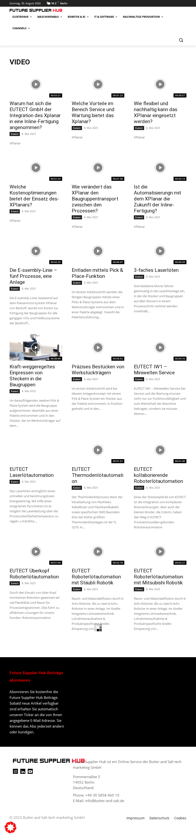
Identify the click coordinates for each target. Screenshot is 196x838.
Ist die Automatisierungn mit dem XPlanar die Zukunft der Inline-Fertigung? (157, 199)
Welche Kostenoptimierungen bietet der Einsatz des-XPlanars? (34, 196)
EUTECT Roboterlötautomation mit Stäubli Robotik (96, 577)
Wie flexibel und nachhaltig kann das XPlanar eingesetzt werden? (155, 112)
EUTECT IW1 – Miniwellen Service (154, 370)
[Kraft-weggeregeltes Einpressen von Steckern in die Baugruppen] (36, 347)
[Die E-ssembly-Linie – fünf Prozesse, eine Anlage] (36, 251)
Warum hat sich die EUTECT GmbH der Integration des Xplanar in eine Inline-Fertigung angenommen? (35, 115)
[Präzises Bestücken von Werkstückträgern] (98, 347)
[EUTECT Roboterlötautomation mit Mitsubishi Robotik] (160, 551)
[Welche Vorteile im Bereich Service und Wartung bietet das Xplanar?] (98, 84)
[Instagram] (15, 771)
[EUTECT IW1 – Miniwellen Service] (160, 347)
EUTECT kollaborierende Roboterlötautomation (158, 475)
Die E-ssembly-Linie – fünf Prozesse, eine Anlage (33, 276)
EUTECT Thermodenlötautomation (97, 475)
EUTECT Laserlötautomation (32, 472)
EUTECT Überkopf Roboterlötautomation (34, 574)
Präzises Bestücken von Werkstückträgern (98, 370)
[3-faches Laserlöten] (160, 251)
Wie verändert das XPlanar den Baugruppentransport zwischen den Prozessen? (95, 199)
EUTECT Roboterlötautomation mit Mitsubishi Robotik (158, 577)
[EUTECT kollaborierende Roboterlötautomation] (160, 450)
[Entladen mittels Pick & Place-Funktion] (98, 251)
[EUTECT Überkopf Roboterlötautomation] (36, 551)
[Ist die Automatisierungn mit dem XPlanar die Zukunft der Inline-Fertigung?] (160, 167)
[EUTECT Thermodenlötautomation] (98, 450)
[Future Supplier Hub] (42, 10)
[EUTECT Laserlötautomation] (36, 450)
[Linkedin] (22, 771)
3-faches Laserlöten (156, 270)
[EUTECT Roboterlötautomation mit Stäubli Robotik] (98, 551)
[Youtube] (30, 771)
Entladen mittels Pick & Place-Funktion (97, 273)
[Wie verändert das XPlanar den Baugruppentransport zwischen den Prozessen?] (98, 167)
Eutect (14, 134)
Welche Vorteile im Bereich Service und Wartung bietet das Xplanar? (93, 112)
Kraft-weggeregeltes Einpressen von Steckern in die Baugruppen (32, 376)
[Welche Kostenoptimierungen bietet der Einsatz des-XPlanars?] (36, 167)
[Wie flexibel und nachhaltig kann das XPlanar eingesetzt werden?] (160, 84)
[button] (180, 40)
